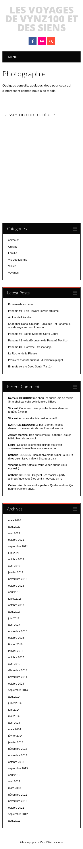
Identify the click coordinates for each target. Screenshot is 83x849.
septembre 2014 (18, 690)
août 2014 (14, 696)
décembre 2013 (17, 748)
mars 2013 (14, 788)
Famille (12, 253)
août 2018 (14, 592)
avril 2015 (14, 664)
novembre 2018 (17, 579)
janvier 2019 (15, 572)
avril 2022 (14, 533)
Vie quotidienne (17, 259)
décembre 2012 (17, 794)
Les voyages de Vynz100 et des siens (41, 18)
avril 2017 (14, 624)
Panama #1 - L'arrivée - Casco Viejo (30, 347)
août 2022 (14, 526)
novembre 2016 (17, 631)
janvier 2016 (15, 651)
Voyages (13, 272)
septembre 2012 (18, 814)
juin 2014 (13, 709)
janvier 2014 (15, 742)
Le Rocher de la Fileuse (22, 353)
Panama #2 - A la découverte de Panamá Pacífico (38, 340)
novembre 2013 (17, 755)
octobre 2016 (16, 637)
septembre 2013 (18, 768)
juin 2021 (13, 553)
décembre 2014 (17, 670)
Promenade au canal (20, 304)
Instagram (42, 41)
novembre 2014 (17, 677)
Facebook (33, 41)
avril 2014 (14, 722)
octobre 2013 (16, 762)
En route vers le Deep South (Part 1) (30, 366)
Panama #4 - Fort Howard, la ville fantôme (33, 310)
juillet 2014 (14, 703)
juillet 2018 (14, 598)
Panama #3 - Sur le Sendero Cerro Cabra (33, 333)
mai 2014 (13, 716)
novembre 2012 (17, 801)
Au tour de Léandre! (20, 317)
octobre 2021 (16, 539)
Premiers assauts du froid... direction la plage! (35, 360)
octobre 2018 (16, 585)
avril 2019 (14, 566)
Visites (12, 266)
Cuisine (12, 246)
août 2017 (14, 611)
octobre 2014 (16, 683)
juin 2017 (13, 618)
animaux (13, 240)
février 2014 (15, 735)
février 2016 (15, 644)
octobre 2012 (16, 807)
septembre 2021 (18, 546)
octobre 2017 (16, 605)
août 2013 (14, 775)
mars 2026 (14, 520)
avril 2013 (14, 781)
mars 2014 (14, 729)
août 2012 (14, 820)
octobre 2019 (16, 559)
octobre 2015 (16, 657)
